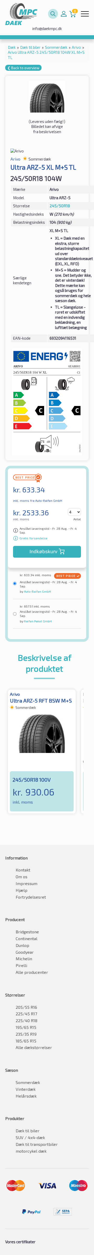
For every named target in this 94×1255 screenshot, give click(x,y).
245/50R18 (60, 205)
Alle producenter (32, 972)
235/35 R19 (26, 1034)
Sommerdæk (28, 1082)
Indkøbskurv (43, 551)
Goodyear (25, 952)
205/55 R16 (26, 1007)
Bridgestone (27, 931)
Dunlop (22, 945)
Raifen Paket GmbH (37, 621)
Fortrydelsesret (31, 896)
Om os (21, 876)
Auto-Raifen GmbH (37, 591)
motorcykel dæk (31, 1150)
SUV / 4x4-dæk (30, 1137)
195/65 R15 (26, 1027)
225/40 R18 (26, 1020)
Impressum (26, 883)
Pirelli (21, 965)
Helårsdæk (26, 1095)
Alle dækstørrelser (34, 1047)
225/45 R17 (26, 1013)
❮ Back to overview (23, 68)
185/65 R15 (26, 1040)
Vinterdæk (26, 1089)
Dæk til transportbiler (37, 1144)
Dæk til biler (27, 1130)
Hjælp (21, 890)
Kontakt (23, 869)
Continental (26, 938)
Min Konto (64, 14)
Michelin (24, 958)
